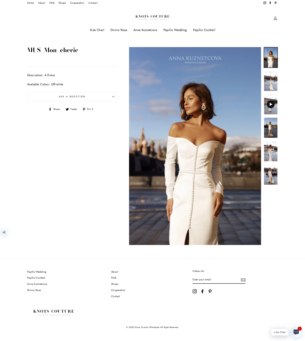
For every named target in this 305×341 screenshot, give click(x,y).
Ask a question (72, 96)
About (41, 3)
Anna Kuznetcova (145, 30)
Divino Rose (118, 30)
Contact (93, 3)
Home (30, 3)
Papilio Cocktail (204, 30)
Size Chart (97, 30)
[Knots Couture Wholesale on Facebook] (202, 291)
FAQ (51, 3)
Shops (62, 3)
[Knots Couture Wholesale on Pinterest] (210, 291)
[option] (195, 146)
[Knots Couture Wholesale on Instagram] (195, 291)
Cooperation (77, 3)
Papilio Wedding (175, 30)
